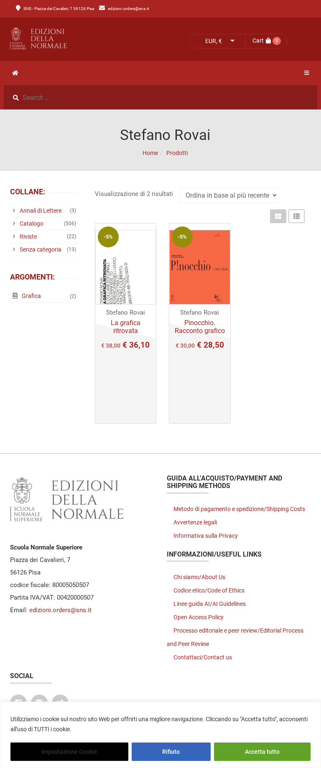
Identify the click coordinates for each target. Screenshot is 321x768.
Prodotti (177, 153)
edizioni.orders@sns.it (128, 8)
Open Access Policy (198, 617)
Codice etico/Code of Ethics (209, 590)
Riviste (28, 236)
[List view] (296, 216)
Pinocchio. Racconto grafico (200, 327)
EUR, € (213, 41)
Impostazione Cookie (69, 751)
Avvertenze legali (195, 522)
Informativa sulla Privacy (205, 535)
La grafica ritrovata (125, 327)
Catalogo (31, 223)
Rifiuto (171, 751)
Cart (258, 40)
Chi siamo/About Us (199, 577)
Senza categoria (40, 249)
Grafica (31, 295)
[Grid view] (278, 216)
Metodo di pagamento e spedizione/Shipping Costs (239, 509)
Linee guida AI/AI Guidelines (209, 603)
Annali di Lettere (40, 210)
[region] (160, 735)
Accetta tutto (262, 751)
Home (150, 153)
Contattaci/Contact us (202, 657)
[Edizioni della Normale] (82, 38)
